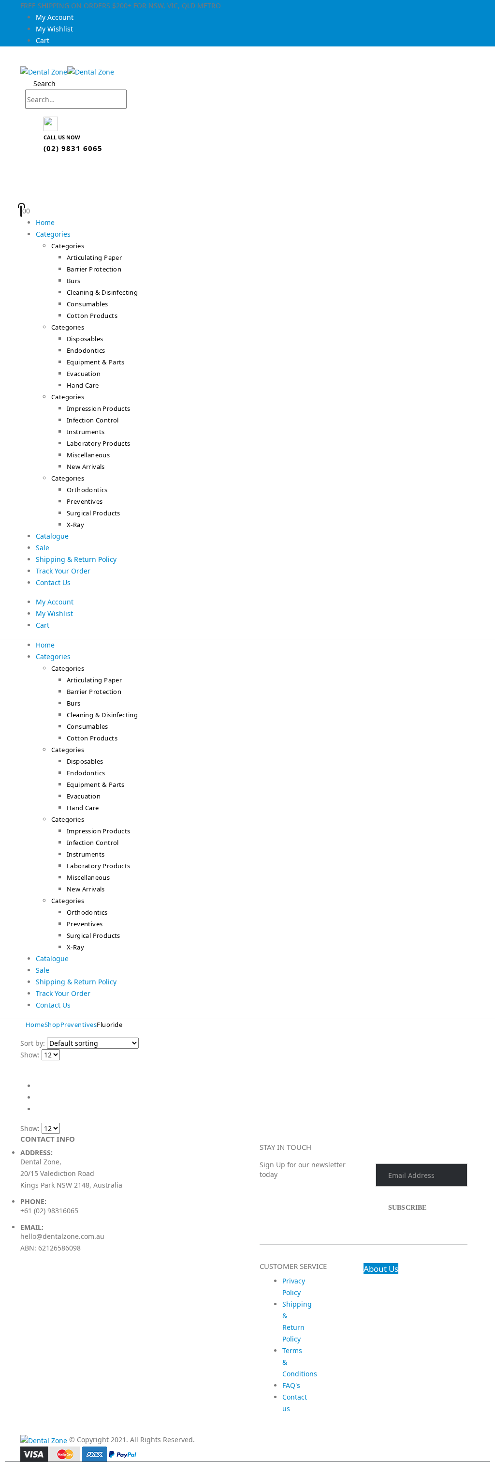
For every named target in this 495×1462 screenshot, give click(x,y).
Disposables (85, 338)
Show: (30, 1054)
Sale (42, 547)
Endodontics (86, 350)
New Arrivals (86, 466)
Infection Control (93, 420)
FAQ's (291, 1385)
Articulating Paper (94, 257)
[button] (23, 59)
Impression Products (99, 408)
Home (45, 222)
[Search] (136, 100)
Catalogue (52, 536)
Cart (42, 40)
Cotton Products (92, 315)
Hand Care (83, 385)
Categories (53, 234)
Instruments (85, 431)
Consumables (87, 304)
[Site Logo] (67, 71)
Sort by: (32, 1043)
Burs (74, 280)
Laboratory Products (99, 443)
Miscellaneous (88, 455)
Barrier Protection (94, 269)
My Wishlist (54, 28)
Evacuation (84, 373)
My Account (54, 17)
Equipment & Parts (96, 362)
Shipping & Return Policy (76, 559)
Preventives (84, 501)
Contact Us (53, 582)
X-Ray (75, 524)
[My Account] (247, 171)
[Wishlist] (246, 194)
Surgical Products (93, 513)
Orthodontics (87, 489)
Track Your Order (63, 570)
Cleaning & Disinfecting (102, 292)
